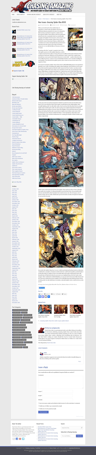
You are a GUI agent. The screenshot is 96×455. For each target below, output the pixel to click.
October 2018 (15, 189)
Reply (79, 361)
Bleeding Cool (15, 102)
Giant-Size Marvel (16, 138)
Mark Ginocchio (45, 25)
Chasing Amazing (30, 448)
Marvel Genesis (16, 146)
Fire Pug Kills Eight (17, 135)
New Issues (46, 19)
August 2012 (15, 270)
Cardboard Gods (16, 109)
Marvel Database (16, 144)
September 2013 (16, 248)
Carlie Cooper (57, 320)
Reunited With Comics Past (23, 30)
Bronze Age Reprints (17, 108)
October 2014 (15, 225)
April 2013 (14, 257)
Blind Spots (16, 312)
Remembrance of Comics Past (21, 332)
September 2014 (16, 227)
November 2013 (16, 245)
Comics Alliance (16, 122)
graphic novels (17, 315)
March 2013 (15, 259)
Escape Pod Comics (17, 127)
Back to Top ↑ (79, 416)
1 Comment (73, 25)
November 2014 (16, 223)
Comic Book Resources (17, 115)
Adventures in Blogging (20, 310)
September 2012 (16, 268)
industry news (17, 317)
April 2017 (14, 196)
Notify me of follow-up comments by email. (50, 406)
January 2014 (15, 241)
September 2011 (16, 290)
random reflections (19, 325)
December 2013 (16, 243)
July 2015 (14, 208)
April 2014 (14, 236)
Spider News (16, 337)
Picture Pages (25, 320)
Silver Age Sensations (17, 158)
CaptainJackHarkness (74, 448)
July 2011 (14, 293)
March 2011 (15, 300)
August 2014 (15, 228)
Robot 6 (14, 151)
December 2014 (16, 221)
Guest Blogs (27, 315)
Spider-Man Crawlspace (18, 162)
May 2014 (14, 234)
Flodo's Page (15, 136)
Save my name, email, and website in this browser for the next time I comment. (59, 403)
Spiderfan (14, 165)
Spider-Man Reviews (17, 164)
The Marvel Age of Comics (18, 173)
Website (40, 399)
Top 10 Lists (28, 342)
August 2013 (15, 250)
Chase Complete (21, 14)
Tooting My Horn (18, 342)
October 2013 (15, 246)
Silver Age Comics (16, 156)
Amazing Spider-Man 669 (47, 320)
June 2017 (14, 192)
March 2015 (15, 216)
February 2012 (15, 281)
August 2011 (15, 291)
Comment (41, 375)
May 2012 (14, 275)
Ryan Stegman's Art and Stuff (19, 153)
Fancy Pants (53, 448)
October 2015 (15, 205)
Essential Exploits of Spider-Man (20, 129)
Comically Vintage (16, 118)
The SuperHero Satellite (18, 174)
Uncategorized (17, 347)
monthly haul (28, 317)
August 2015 (15, 207)
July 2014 (14, 230)
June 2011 (14, 295)
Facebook (17, 439)
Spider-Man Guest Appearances (22, 334)
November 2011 (16, 286)
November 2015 (16, 203)
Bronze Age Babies (16, 106)
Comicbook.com (16, 120)
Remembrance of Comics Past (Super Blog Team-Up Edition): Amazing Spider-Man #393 (24, 37)
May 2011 (14, 297)
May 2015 (14, 212)
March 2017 (15, 198)
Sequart (14, 155)
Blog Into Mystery (16, 104)
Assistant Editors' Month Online (20, 99)
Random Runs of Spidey (19, 327)
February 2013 (15, 261)
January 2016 (15, 199)
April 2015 (14, 214)
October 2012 (15, 266)
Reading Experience (18, 330)
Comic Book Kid (16, 111)
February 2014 (15, 239)
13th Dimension (16, 97)
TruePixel (37, 448)
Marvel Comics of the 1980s (19, 142)
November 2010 (16, 302)
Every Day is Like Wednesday (19, 131)
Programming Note (26, 322)
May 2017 (14, 194)
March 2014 (15, 237)
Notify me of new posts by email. (47, 408)
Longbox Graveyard (17, 140)
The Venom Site (16, 176)
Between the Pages (17, 100)
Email (40, 395)
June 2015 (14, 210)
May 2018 (14, 190)
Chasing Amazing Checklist (34, 14)
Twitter (23, 439)
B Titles (24, 312)
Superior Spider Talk (19, 71)
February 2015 (15, 217)
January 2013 (15, 263)
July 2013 (14, 252)
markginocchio (55, 328)
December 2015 (16, 201)
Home (13, 14)
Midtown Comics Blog (17, 147)
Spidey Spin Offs (26, 337)
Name (40, 391)
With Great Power (16, 178)
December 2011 (16, 284)
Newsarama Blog (16, 149)
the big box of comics (19, 339)
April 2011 (14, 299)
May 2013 (14, 255)
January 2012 (15, 282)
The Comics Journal (17, 169)
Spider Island (65, 320)
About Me (59, 14)
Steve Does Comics (16, 167)
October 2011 (15, 288)
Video (25, 347)
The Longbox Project (17, 171)
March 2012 (15, 279)
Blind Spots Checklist (48, 14)
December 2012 (16, 264)
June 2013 (14, 254)
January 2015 (15, 219)
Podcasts (16, 322)
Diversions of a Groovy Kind (19, 126)
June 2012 (14, 273)
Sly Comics (15, 160)
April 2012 (14, 277)
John (45, 352)
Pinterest (20, 439)
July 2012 (14, 272)
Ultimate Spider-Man (19, 344)
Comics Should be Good (18, 124)
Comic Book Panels (17, 113)
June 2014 (14, 232)
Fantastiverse (15, 133)
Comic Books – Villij (17, 117)
